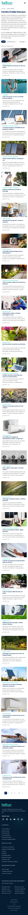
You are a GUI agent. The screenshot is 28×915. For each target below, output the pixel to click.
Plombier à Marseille (20, 889)
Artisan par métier (6, 857)
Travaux (4, 851)
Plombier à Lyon (6, 889)
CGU (14, 904)
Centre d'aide (5, 869)
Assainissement (12, 41)
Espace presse (5, 831)
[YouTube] (14, 819)
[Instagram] (7, 819)
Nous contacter (14, 910)
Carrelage (22, 41)
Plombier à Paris (6, 887)
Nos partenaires (6, 835)
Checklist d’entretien (7, 871)
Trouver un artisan (6, 873)
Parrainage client (6, 855)
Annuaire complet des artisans (10, 861)
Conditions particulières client (14, 906)
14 (19, 793)
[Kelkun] (7, 3)
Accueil (3, 8)
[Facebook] (3, 819)
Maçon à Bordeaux (20, 893)
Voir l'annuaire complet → (7, 883)
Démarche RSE (5, 833)
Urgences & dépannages (8, 849)
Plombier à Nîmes (19, 891)
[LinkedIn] (10, 819)
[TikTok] (21, 819)
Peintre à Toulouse (6, 891)
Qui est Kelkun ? (6, 829)
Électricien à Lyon (6, 893)
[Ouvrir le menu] (25, 3)
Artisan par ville (6, 859)
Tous (3, 41)
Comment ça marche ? (8, 847)
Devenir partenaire (6, 837)
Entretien (4, 853)
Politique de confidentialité (14, 908)
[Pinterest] (18, 819)
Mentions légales (14, 902)
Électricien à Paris (19, 887)
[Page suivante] (22, 793)
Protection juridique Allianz (8, 839)
